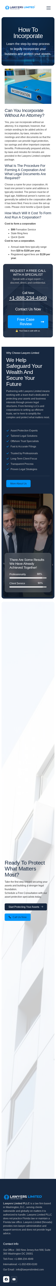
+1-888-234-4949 (28, 298)
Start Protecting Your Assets (24, 907)
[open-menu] (48, 8)
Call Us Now (20, 917)
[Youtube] (14, 1279)
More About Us (18, 483)
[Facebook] (6, 1279)
